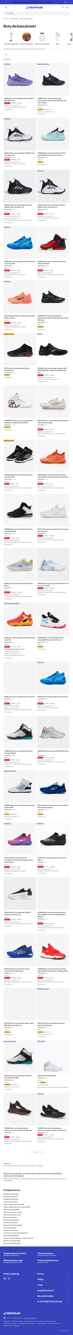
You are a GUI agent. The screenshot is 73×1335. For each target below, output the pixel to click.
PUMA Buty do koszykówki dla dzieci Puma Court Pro (19, 639)
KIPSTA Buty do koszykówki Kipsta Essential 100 (17, 369)
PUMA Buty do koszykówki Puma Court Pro (19, 697)
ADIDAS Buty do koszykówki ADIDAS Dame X (53, 752)
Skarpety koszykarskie (11, 1194)
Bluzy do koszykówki (10, 1217)
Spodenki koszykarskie (11, 1199)
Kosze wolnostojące (10, 1228)
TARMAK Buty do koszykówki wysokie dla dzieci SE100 (19, 806)
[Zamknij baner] (68, 2)
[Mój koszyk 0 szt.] (67, 7)
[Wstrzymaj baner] (65, 2)
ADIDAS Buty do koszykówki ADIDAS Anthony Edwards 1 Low (17, 913)
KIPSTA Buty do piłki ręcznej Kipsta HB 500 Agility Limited (19, 317)
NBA (57, 44)
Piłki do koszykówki (26, 44)
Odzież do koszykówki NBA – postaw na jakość (18, 1238)
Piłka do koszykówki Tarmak (13, 1212)
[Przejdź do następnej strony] (43, 1152)
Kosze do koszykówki (11, 44)
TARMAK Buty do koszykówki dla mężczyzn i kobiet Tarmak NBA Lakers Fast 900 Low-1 (53, 318)
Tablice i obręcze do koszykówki (14, 1204)
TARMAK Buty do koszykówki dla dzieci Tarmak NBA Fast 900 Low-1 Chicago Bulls (53, 970)
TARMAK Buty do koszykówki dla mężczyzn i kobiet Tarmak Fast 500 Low (52, 1129)
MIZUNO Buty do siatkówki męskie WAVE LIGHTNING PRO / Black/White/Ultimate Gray (52, 370)
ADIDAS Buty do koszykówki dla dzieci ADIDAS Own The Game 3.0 (18, 206)
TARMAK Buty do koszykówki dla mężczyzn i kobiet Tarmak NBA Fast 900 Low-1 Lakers (52, 100)
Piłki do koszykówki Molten (12, 1243)
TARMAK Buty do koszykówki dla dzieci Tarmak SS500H (52, 263)
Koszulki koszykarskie (11, 1202)
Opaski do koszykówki (11, 1230)
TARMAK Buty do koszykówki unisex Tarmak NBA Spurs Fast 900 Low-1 (51, 639)
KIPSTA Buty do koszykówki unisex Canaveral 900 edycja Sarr (17, 970)
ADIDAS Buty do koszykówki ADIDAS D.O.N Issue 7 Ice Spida (53, 584)
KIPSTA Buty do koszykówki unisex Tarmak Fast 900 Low (53, 530)
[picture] (20, 79)
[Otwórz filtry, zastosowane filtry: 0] (6, 54)
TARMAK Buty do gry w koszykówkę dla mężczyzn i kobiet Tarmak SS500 (18, 422)
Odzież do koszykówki (42, 44)
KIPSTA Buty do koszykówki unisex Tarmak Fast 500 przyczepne (53, 422)
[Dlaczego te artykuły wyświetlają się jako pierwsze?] (4, 59)
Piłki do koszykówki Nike (11, 1220)
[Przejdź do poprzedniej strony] (30, 1152)
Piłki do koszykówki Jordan (12, 1215)
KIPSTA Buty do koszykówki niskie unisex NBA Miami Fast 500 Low (19, 1024)
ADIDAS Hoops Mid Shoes (47, 1076)
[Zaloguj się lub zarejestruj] (63, 7)
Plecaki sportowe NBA (11, 1222)
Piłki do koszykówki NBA (11, 1235)
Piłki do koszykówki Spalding (13, 1225)
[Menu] (6, 7)
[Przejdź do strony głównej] (34, 7)
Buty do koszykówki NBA (11, 1209)
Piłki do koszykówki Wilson (12, 1241)
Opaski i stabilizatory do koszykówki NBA (17, 1207)
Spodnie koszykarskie (11, 1196)
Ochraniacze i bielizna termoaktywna (16, 1233)
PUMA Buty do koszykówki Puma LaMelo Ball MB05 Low (19, 99)
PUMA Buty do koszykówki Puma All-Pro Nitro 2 (18, 584)
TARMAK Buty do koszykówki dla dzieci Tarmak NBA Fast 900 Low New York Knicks (53, 476)
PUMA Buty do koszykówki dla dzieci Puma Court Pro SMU (19, 263)
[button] (19, 105)
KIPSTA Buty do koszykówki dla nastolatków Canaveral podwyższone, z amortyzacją (18, 860)
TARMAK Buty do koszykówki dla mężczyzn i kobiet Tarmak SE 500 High (18, 1129)
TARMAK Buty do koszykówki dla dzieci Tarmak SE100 (18, 476)
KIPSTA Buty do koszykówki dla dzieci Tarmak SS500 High (51, 1024)
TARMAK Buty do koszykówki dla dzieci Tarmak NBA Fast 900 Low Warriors (52, 154)
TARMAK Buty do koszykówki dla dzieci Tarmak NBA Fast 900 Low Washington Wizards (52, 915)
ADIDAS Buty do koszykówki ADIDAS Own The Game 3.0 (19, 154)
